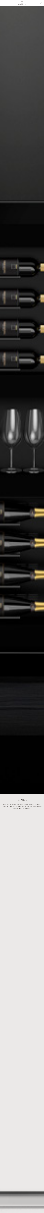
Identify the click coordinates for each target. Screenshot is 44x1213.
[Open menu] (3, 3)
